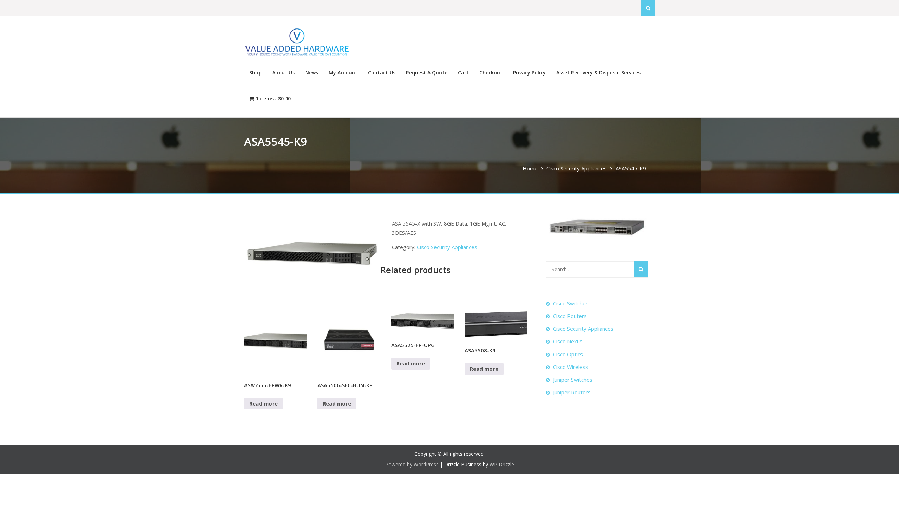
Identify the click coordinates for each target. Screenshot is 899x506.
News (311, 72)
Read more (263, 403)
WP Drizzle (502, 464)
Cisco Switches (571, 303)
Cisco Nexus (568, 341)
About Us (283, 72)
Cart (463, 72)
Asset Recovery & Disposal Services (598, 72)
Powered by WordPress (412, 464)
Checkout (491, 72)
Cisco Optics (568, 354)
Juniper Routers (572, 392)
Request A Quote (426, 72)
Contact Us (381, 72)
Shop (255, 72)
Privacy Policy (529, 72)
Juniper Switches (572, 379)
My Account (343, 72)
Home (530, 168)
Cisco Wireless (570, 366)
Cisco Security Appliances (576, 168)
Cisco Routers (570, 315)
